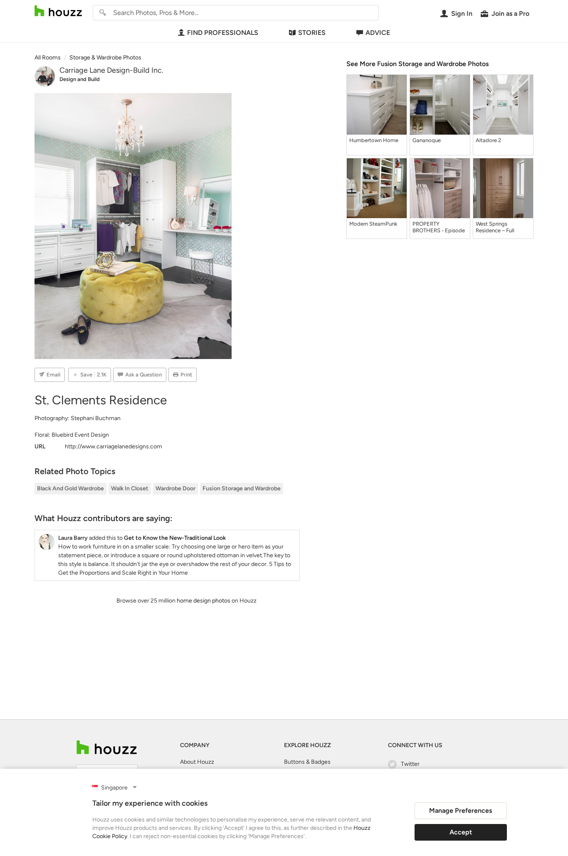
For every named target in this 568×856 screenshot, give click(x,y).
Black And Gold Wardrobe (70, 488)
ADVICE (377, 33)
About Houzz (197, 761)
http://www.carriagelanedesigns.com (113, 446)
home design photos (203, 600)
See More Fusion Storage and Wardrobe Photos (417, 64)
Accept (460, 832)
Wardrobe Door (175, 488)
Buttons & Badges (307, 761)
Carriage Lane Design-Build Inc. (111, 70)
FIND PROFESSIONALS (222, 33)
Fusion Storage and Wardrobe (242, 488)
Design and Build (79, 79)
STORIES (312, 33)
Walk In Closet (129, 488)
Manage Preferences (460, 810)
